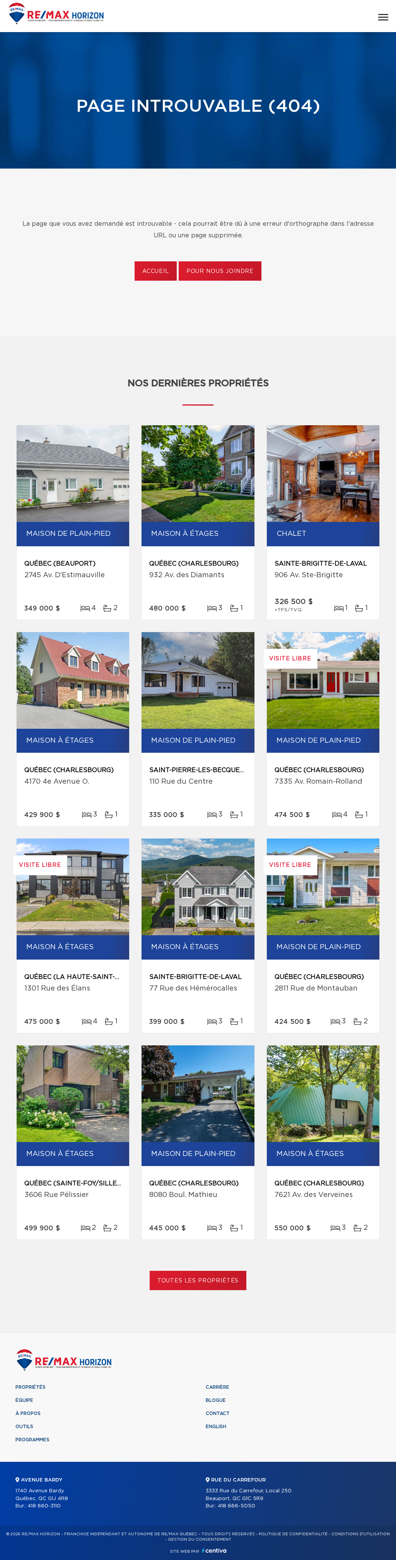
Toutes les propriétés (198, 1281)
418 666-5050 (236, 1506)
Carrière (217, 1387)
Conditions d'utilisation (360, 1534)
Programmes (32, 1439)
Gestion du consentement (199, 1539)
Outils (24, 1426)
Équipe (24, 1400)
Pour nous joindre (220, 271)
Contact (218, 1413)
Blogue (216, 1400)
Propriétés (30, 1387)
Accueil (155, 271)
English (216, 1426)
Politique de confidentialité (293, 1534)
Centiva (214, 1550)
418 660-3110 (44, 1506)
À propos (28, 1413)
